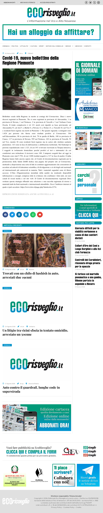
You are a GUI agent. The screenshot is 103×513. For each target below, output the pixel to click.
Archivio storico (27, 2)
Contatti (87, 46)
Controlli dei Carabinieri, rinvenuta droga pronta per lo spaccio (88, 263)
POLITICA (15, 46)
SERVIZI (68, 46)
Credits (78, 507)
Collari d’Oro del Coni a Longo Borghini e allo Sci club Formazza (88, 249)
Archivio (78, 46)
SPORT (41, 46)
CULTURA (33, 46)
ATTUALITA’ (24, 46)
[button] (5, 214)
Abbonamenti (9, 2)
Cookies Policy (68, 507)
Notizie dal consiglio (54, 46)
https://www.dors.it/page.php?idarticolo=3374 (38, 187)
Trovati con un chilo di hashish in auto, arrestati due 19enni (31, 275)
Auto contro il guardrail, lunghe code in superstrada (31, 389)
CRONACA (6, 46)
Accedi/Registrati (47, 2)
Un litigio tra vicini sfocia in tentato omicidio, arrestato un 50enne (35, 332)
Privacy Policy (56, 507)
